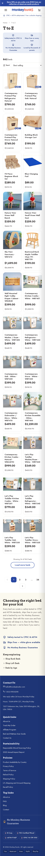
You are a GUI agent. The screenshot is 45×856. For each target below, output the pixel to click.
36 (37, 579)
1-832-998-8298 (11, 691)
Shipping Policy (9, 778)
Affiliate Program (9, 729)
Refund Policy (8, 774)
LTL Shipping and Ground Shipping (16, 783)
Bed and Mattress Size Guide (14, 733)
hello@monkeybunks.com (15, 686)
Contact (6, 809)
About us (6, 797)
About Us (6, 721)
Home (5, 23)
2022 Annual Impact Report (13, 752)
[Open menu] (5, 10)
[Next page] (22, 586)
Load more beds (22, 565)
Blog (5, 805)
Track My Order (9, 725)
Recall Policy (8, 787)
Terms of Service (9, 770)
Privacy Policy (8, 766)
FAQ (4, 801)
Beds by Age (11, 667)
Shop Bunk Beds (13, 658)
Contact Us (7, 738)
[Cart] (39, 10)
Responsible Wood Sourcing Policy (17, 748)
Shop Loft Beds (12, 663)
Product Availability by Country (14, 762)
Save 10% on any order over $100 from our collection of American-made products (24, 3)
